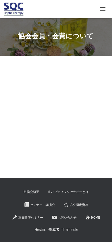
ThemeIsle (69, 229)
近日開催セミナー (30, 217)
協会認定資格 (79, 205)
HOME (95, 217)
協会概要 (33, 192)
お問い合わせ (67, 217)
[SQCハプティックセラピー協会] (15, 9)
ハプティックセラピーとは (70, 192)
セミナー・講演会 (42, 205)
